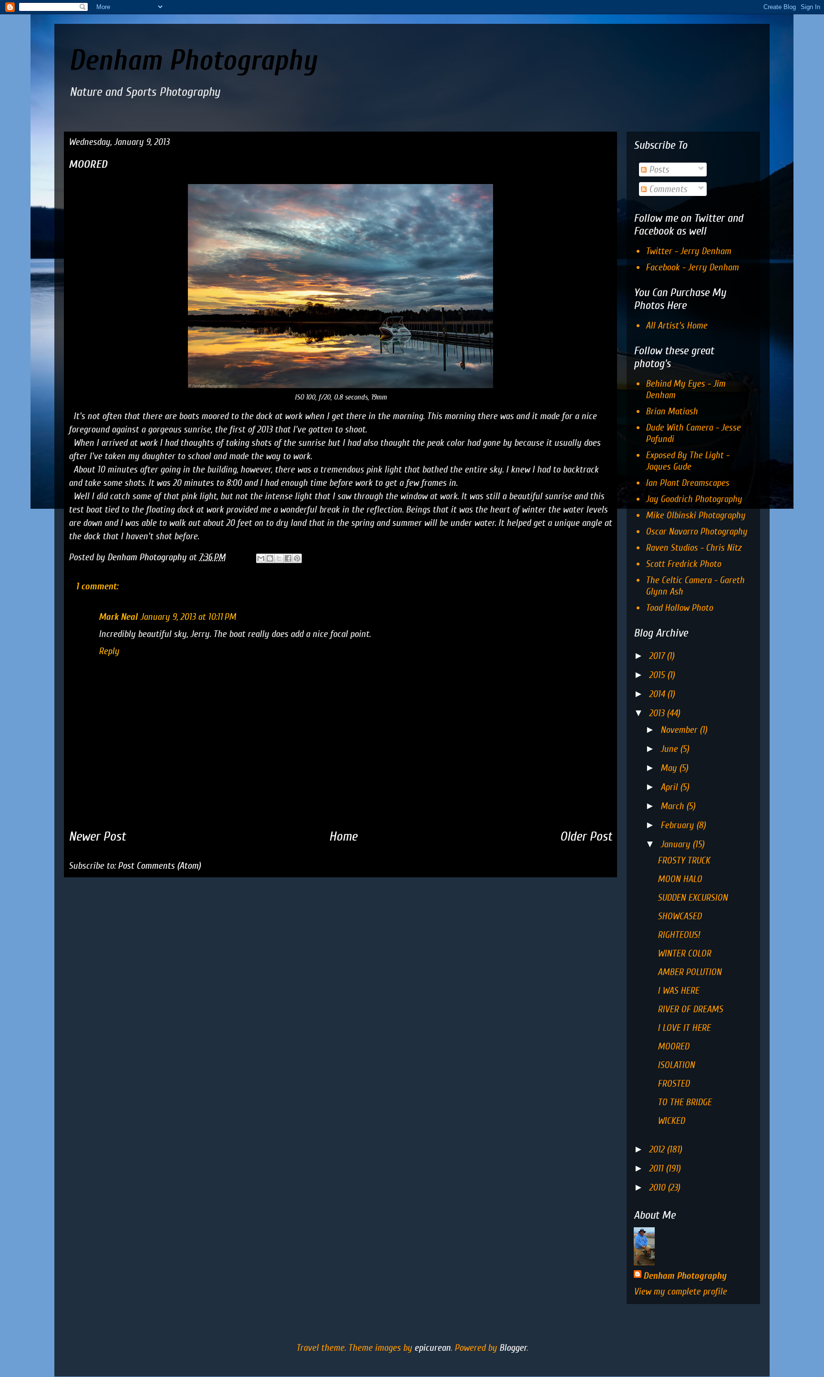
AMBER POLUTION (689, 971)
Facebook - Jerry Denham (692, 267)
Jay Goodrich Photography (694, 498)
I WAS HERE (678, 990)
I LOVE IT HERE (684, 1027)
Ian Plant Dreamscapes (687, 482)
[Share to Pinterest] (297, 558)
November (680, 729)
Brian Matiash (672, 411)
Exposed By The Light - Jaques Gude (687, 461)
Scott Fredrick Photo (683, 563)
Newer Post (97, 836)
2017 (658, 655)
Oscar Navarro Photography (696, 531)
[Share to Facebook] (288, 558)
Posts (658, 169)
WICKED (671, 1120)
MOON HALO (680, 878)
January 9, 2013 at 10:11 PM (188, 616)
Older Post (586, 836)
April (670, 786)
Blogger (512, 1347)
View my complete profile (680, 1291)
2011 (657, 1168)
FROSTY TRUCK (684, 860)
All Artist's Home (676, 325)
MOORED (673, 1046)
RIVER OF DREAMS (690, 1009)
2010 (658, 1187)
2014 (658, 693)
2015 (658, 674)
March (673, 806)
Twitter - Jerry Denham (688, 251)
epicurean (432, 1347)
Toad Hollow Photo (679, 607)
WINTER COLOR (684, 953)
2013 (658, 713)
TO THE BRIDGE (684, 1102)
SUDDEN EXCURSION (693, 897)
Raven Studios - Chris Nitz (693, 547)
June (670, 748)
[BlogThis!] (270, 558)
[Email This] (261, 558)
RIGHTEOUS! (679, 934)
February (678, 825)
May (669, 767)
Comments (667, 189)
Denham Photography (193, 60)
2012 (658, 1149)
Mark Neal (118, 616)
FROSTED (674, 1083)
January (676, 844)
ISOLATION (676, 1064)
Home (343, 836)
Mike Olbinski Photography (695, 515)
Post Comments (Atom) (159, 865)
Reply (109, 651)
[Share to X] (279, 558)
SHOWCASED (679, 916)
